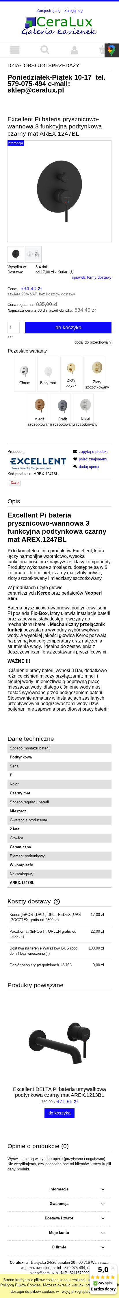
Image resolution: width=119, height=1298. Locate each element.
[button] (15, 50)
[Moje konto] (74, 50)
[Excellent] (38, 462)
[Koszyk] (104, 49)
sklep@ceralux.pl (36, 90)
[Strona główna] (59, 25)
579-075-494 (27, 84)
